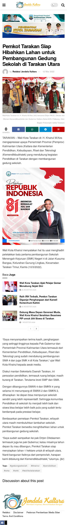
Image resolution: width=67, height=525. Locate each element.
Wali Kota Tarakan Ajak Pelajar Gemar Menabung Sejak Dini (40, 284)
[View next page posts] (36, 328)
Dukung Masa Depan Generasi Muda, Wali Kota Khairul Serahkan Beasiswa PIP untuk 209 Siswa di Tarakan (40, 315)
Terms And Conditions (12, 516)
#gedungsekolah (18, 465)
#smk (16, 470)
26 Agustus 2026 (28, 290)
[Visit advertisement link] (33, 28)
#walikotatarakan (31, 470)
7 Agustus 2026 (28, 322)
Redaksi (6, 512)
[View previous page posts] (30, 328)
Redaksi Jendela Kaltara (25, 71)
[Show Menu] (4, 5)
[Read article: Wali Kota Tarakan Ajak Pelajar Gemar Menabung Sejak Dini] (9, 286)
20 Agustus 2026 (28, 306)
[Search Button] (63, 5)
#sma (7, 470)
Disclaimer (18, 512)
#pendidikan (49, 465)
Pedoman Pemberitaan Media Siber (43, 512)
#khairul (35, 465)
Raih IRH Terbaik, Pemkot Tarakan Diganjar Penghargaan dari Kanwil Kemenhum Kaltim (38, 299)
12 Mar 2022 (48, 71)
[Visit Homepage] (28, 5)
